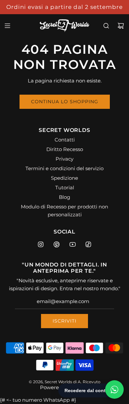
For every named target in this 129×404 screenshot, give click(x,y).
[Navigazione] (7, 25)
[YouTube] (72, 244)
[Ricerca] (106, 25)
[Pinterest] (56, 244)
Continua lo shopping (64, 102)
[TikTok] (88, 244)
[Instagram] (40, 244)
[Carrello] (120, 25)
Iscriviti (64, 321)
